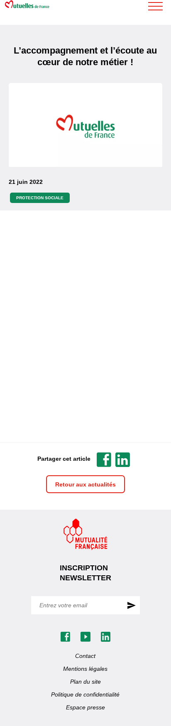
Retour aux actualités (85, 484)
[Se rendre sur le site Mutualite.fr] (85, 535)
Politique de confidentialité (85, 694)
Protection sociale (40, 198)
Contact (85, 656)
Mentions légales (85, 668)
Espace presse (85, 707)
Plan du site (85, 681)
